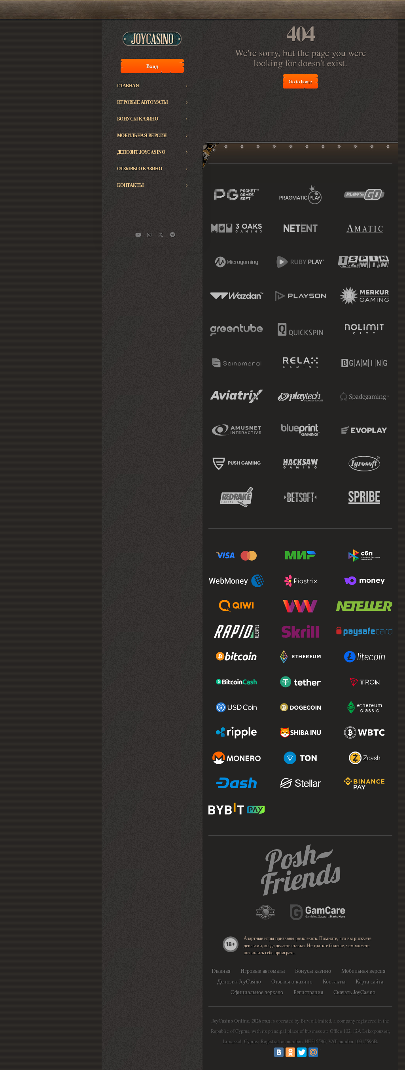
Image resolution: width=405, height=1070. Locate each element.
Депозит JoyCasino (141, 152)
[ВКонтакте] (279, 1052)
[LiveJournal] (324, 1052)
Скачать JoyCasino (354, 992)
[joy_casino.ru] (149, 234)
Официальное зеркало (257, 992)
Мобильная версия (142, 135)
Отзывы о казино (139, 168)
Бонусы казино (137, 118)
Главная (128, 85)
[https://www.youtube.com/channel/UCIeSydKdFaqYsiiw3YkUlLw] (138, 234)
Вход (152, 66)
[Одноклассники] (290, 1052)
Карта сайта (369, 981)
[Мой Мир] (313, 1052)
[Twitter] (302, 1052)
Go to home (300, 81)
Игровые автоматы (142, 102)
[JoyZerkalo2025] (172, 234)
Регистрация (308, 992)
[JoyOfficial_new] (161, 234)
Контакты (130, 185)
